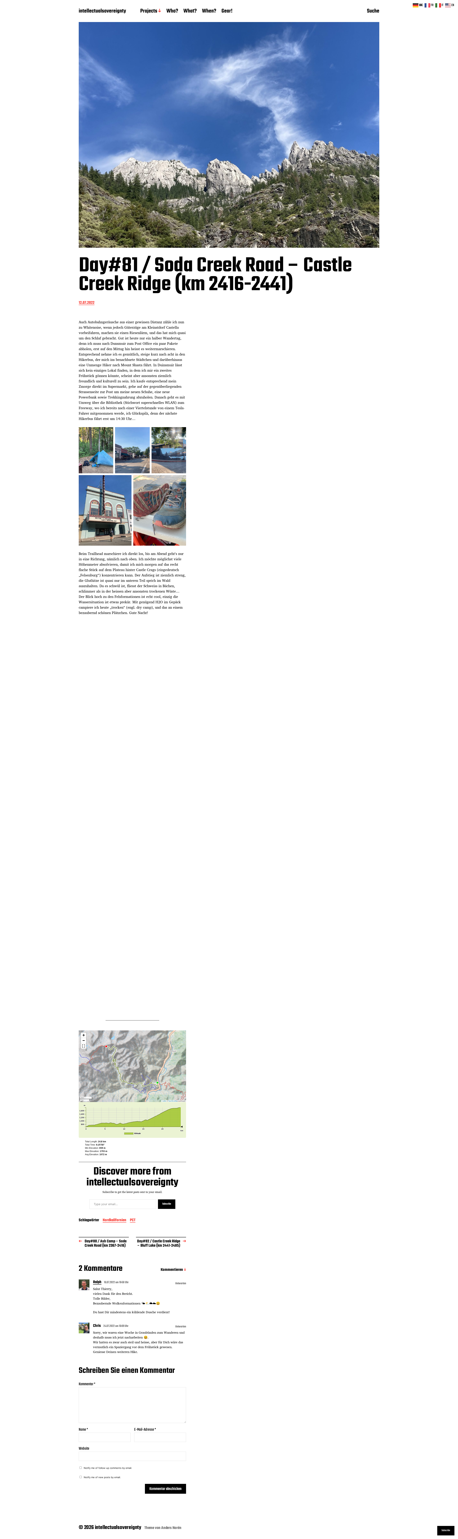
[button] (83, 1035)
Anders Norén (171, 1528)
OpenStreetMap (173, 1101)
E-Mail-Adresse (145, 1429)
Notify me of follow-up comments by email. (108, 1467)
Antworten (180, 1283)
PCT (132, 1220)
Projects (148, 11)
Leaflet (164, 1101)
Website (84, 1448)
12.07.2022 (86, 303)
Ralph (97, 1282)
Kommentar (87, 1384)
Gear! (226, 11)
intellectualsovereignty (102, 11)
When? (209, 11)
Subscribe (166, 1204)
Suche (373, 11)
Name (83, 1429)
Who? (172, 11)
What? (190, 11)
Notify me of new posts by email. (102, 1477)
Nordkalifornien (114, 1220)
